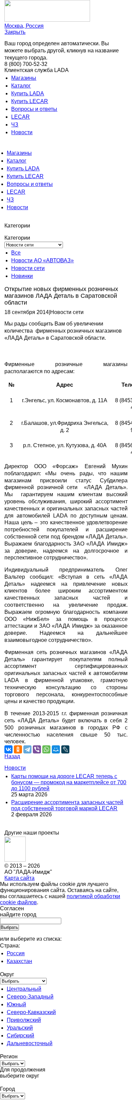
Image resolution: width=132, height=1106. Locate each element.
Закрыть (14, 32)
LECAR (20, 117)
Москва (24, 26)
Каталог (21, 86)
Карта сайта (19, 878)
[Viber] (37, 749)
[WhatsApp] (46, 749)
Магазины (23, 78)
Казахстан (19, 961)
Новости (21, 132)
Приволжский (24, 1020)
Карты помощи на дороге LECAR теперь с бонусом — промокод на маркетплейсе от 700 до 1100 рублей (68, 782)
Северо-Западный (30, 997)
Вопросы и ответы (34, 109)
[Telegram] (27, 749)
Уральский (20, 1028)
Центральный (24, 989)
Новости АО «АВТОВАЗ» (42, 260)
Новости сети (28, 268)
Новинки (22, 276)
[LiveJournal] (65, 749)
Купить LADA (27, 93)
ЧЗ (14, 124)
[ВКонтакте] (8, 749)
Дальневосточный (29, 1043)
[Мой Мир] (56, 749)
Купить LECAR (29, 101)
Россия (16, 953)
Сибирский (20, 1035)
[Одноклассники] (18, 749)
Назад (12, 756)
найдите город (18, 914)
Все (16, 253)
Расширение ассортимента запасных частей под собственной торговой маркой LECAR (67, 805)
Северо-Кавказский (31, 1012)
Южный (16, 1004)
